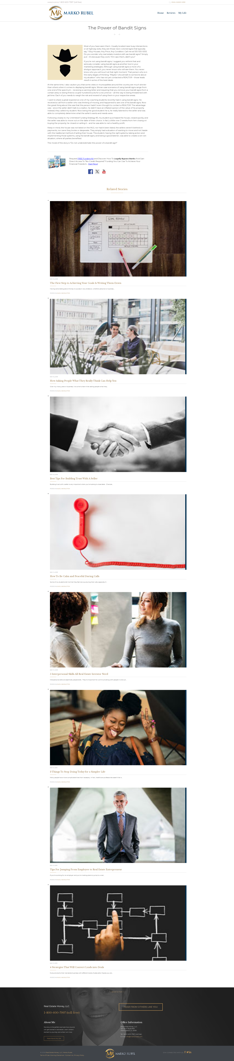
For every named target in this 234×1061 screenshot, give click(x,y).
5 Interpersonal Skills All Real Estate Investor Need (79, 674)
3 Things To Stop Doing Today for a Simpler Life (77, 771)
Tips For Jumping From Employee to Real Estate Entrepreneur (86, 869)
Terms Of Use (44, 1055)
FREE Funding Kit (86, 158)
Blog (59, 293)
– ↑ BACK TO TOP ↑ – (117, 992)
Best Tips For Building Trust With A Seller (74, 478)
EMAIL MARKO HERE (177, 2)
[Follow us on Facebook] (91, 172)
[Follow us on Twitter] (98, 172)
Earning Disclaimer (57, 1055)
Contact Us (69, 1055)
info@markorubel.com (134, 1036)
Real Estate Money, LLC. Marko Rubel (59, 1052)
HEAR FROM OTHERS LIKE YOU (141, 1007)
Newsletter (65, 293)
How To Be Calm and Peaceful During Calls (74, 576)
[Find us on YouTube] (105, 172)
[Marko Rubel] (71, 13)
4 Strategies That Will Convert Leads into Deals (77, 967)
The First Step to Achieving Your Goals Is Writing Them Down (85, 283)
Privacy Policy (79, 1055)
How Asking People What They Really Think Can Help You (83, 381)
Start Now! (93, 164)
